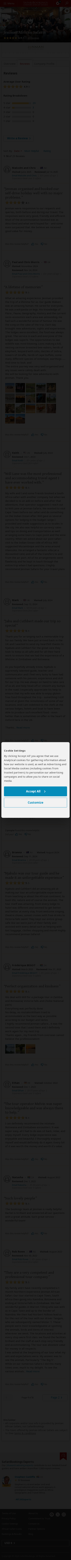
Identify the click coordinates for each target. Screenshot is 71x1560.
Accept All (33, 791)
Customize (35, 803)
